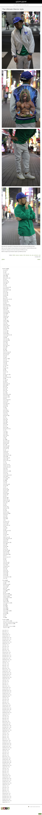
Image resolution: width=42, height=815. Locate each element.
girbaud (4, 385)
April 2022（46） (5, 649)
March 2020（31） (6, 686)
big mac (4, 297)
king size (4, 427)
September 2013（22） (7, 800)
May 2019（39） (5, 700)
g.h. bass (4, 379)
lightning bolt (5, 441)
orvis (4, 486)
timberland (5, 551)
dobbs (4, 350)
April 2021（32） (5, 666)
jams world (5, 411)
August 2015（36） (6, 766)
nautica (4, 476)
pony (4, 504)
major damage (5, 457)
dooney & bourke (6, 352)
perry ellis (5, 497)
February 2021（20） (6, 669)
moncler (4, 472)
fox (3, 373)
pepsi (4, 496)
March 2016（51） (6, 756)
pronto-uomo (5, 508)
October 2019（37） (6, 693)
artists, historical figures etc (8, 623)
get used (4, 382)
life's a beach (5, 440)
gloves (4, 588)
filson (4, 370)
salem (4, 531)
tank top (4, 613)
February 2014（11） (6, 793)
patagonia (5, 490)
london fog (5, 447)
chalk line (5, 320)
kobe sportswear (6, 428)
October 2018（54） (6, 711)
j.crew (4, 408)
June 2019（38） (6, 699)
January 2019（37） (6, 706)
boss (4, 303)
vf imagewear (5, 566)
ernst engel (5, 361)
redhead (4, 517)
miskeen (4, 469)
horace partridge (6, 399)
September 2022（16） (7, 642)
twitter (4, 808)
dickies (4, 346)
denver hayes (5, 345)
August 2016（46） (6, 749)
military (4, 624)
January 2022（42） (6, 653)
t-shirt (39, 255)
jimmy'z (4, 418)
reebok (4, 518)
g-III (3, 378)
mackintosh (5, 453)
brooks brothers (6, 305)
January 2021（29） (6, 671)
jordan (4, 420)
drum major (5, 354)
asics (4, 284)
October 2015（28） (6, 763)
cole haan (5, 332)
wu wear (4, 575)
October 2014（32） (6, 781)
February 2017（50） (6, 740)
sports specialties (6, 542)
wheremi (4, 567)
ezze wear (5, 365)
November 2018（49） (7, 709)
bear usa (4, 292)
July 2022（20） (5, 644)
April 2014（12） (5, 790)
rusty (4, 529)
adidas (4, 275)
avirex (4, 285)
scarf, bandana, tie (6, 602)
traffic (4, 555)
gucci (4, 391)
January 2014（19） (6, 794)
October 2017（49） (6, 728)
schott (4, 533)
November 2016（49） (7, 744)
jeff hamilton (5, 415)
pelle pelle (5, 493)
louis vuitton (5, 448)
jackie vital (5, 410)
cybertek (4, 341)
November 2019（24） (7, 691)
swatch (4, 547)
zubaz (4, 578)
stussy (4, 545)
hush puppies (5, 403)
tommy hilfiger (5, 554)
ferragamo (5, 367)
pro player (5, 506)
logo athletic (5, 445)
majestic (4, 456)
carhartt (4, 313)
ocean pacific (5, 484)
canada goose (5, 312)
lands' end (5, 435)
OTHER (4, 619)
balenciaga (5, 288)
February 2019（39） (6, 705)
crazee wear (5, 338)
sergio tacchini (5, 537)
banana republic (6, 289)
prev (3, 259)
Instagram (2, 808)
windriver (4, 570)
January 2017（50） (6, 741)
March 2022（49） (6, 650)
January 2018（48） (6, 724)
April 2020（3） (5, 684)
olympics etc (5, 627)
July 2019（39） (5, 697)
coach (4, 329)
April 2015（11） (5, 772)
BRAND (14, 255)
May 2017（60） (5, 736)
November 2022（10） (7, 639)
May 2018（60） (5, 718)
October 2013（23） (6, 799)
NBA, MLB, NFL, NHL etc (7, 626)
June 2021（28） (6, 664)
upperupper (5, 563)
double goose (5, 353)
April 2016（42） (5, 755)
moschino (5, 473)
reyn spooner (5, 521)
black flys (4, 300)
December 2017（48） (7, 725)
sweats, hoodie (6, 610)
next (38, 259)
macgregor (5, 451)
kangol (4, 422)
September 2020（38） (7, 677)
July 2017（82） (5, 733)
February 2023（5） (6, 634)
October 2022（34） (6, 640)
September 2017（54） (7, 730)
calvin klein (5, 311)
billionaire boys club (6, 299)
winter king (5, 571)
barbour (4, 291)
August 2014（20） (6, 784)
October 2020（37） (6, 675)
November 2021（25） (7, 656)
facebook (6, 808)
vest (4, 617)
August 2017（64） (6, 731)
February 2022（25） (6, 652)
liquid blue (5, 443)
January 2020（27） (6, 689)
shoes (4, 606)
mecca (4, 463)
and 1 (4, 279)
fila (3, 369)
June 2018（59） (6, 716)
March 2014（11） (6, 791)
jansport (4, 412)
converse (4, 336)
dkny (4, 349)
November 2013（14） (7, 797)
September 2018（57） (7, 712)
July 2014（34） (5, 785)
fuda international (6, 377)
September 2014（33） (7, 783)
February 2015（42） (6, 775)
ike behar (4, 406)
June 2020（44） (6, 681)
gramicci (4, 390)
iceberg (4, 404)
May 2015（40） (5, 771)
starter (4, 543)
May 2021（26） (5, 665)
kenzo (4, 426)
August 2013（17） (6, 802)
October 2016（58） (6, 746)
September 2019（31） (7, 694)
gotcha (4, 389)
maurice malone (6, 460)
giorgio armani (5, 383)
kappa (4, 423)
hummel (4, 402)
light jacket (27, 255)
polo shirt (4, 600)
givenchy (4, 387)
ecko (4, 357)
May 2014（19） (5, 788)
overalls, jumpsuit (6, 597)
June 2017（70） (6, 734)
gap (3, 381)
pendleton (5, 494)
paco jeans (5, 489)
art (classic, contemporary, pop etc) (9, 622)
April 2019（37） (5, 702)
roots (4, 526)
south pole (5, 539)
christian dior (5, 325)
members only (5, 464)
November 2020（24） (7, 674)
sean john (5, 534)
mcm (4, 461)
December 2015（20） (7, 761)
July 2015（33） (5, 768)
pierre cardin (5, 501)
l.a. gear (4, 431)
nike (30, 255)
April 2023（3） (5, 631)
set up (4, 604)
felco (4, 366)
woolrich (4, 572)
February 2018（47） (6, 722)
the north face (5, 550)
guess (4, 393)
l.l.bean (4, 432)
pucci (4, 509)
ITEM (24, 255)
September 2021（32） (7, 659)
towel (4, 614)
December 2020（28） (7, 672)
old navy (4, 485)
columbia (4, 333)
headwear (21, 255)
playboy (4, 502)
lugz (4, 449)
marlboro (4, 459)
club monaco (5, 328)
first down (5, 371)
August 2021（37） (6, 661)
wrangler (4, 574)
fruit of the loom (6, 374)
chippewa (5, 324)
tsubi (4, 559)
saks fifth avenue (6, 530)
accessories (5, 581)
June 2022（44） (6, 646)
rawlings (4, 514)
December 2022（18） (7, 637)
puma (4, 510)
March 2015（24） (6, 774)
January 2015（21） (6, 777)
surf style (4, 546)
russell (4, 527)
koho (4, 430)
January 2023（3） (6, 636)
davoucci (4, 344)
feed (8, 808)
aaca (4, 272)
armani (4, 283)
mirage (4, 468)
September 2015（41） (7, 765)
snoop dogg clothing (6, 538)
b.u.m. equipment (6, 287)
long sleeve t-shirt (6, 594)
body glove (5, 301)
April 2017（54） (5, 737)
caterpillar (5, 317)
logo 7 (4, 444)
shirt (4, 605)
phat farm (4, 498)
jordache (4, 419)
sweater (4, 609)
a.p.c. (4, 271)
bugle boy (5, 307)
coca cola (5, 330)
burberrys (5, 308)
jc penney (5, 414)
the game (4, 549)
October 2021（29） (6, 658)
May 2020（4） (5, 683)
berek (4, 296)
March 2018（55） (6, 721)
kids (4, 592)
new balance (5, 477)
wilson (4, 568)
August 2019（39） (6, 696)
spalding (4, 541)
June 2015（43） (6, 769)
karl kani (4, 424)
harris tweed (5, 395)
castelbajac (5, 316)
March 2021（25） (6, 668)
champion (17, 255)
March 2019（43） (6, 703)
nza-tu (4, 482)
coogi (4, 337)
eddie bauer (5, 358)
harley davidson (6, 394)
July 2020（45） (5, 680)
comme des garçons (6, 334)
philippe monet (5, 500)
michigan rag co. (6, 465)
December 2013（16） (7, 796)
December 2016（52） (7, 743)
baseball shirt (5, 584)
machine (4, 452)
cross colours (5, 340)
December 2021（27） (7, 655)
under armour (5, 562)
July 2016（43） (5, 750)
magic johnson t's (6, 455)
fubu (4, 375)
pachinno (4, 488)
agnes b (4, 276)
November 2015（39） (7, 762)
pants (32, 255)
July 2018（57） (5, 715)
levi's (4, 439)
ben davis (5, 293)
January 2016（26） (6, 759)
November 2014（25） (7, 780)
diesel (4, 348)
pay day (4, 492)
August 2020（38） (6, 678)
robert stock (5, 522)
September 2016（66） (7, 747)
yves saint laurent (6, 576)
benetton (4, 295)
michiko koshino (6, 467)
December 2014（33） (7, 778)
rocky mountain (6, 525)
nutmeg (4, 481)
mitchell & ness (6, 471)
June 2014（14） (6, 787)
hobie (4, 398)
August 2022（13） (6, 643)
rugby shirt (5, 601)
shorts (4, 608)
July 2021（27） (5, 662)
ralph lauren (36, 255)
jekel (4, 416)
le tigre (4, 436)
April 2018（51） (5, 719)
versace (4, 564)
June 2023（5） (5, 630)
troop (4, 558)
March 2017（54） (6, 738)
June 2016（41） (6, 752)
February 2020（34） (6, 687)
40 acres (4, 270)
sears (4, 535)
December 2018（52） (7, 708)
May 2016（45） (5, 753)
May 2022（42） (5, 647)
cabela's (4, 309)
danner (4, 342)
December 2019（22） (7, 690)
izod (4, 407)
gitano (4, 386)
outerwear (5, 596)
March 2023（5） (6, 633)
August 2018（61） (6, 714)
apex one (4, 280)
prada (4, 505)
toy (3, 616)
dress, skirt (5, 585)
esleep (4, 362)
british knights (5, 304)
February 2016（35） (6, 758)
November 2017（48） (7, 727)
